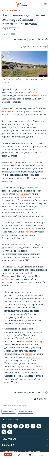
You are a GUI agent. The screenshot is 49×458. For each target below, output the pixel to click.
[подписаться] (9, 432)
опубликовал (8, 279)
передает (36, 96)
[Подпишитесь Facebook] (9, 426)
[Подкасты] (4, 432)
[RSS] (38, 426)
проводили (21, 194)
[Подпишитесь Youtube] (21, 426)
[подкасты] (19, 455)
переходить (8, 112)
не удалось (28, 232)
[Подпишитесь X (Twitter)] (15, 426)
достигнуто (38, 341)
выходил (40, 298)
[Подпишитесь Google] (4, 426)
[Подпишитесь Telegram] (27, 426)
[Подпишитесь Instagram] (33, 426)
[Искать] (41, 455)
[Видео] (30, 455)
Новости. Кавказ (11, 11)
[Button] (20, 39)
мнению (40, 367)
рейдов (28, 354)
